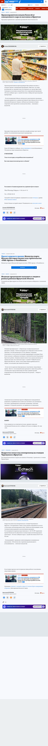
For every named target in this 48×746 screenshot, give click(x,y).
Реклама (37, 4)
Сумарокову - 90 (23, 8)
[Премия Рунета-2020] (19, 1)
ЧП (5, 602)
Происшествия (8, 450)
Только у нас (30, 8)
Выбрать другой (8, 9)
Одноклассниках (12, 199)
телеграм (35, 198)
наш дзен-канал (37, 203)
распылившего (27, 148)
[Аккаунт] (46, 1)
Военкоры (37, 8)
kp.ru (43, 208)
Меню (2, 1)
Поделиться (43, 46)
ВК (5, 199)
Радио (31, 4)
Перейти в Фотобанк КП (19, 82)
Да (3, 9)
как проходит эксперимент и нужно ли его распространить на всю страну (29, 141)
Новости (3, 12)
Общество (7, 12)
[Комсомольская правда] (11, 1)
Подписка (43, 4)
